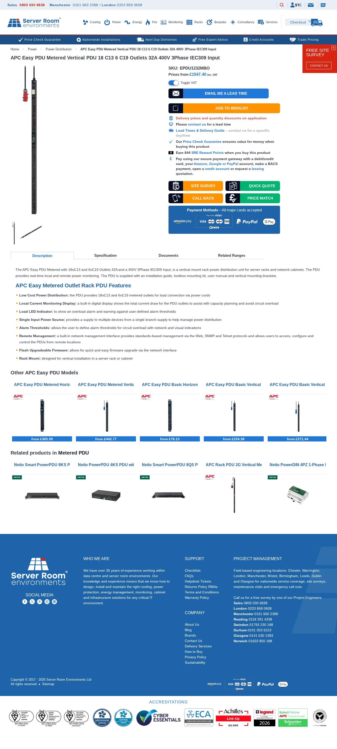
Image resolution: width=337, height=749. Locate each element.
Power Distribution (59, 49)
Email (311, 4)
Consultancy (245, 22)
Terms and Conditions (202, 592)
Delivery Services (198, 646)
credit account (217, 169)
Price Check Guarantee (202, 142)
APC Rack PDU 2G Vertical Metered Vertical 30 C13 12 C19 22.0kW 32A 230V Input (235, 465)
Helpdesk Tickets (198, 581)
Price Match (260, 198)
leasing (258, 169)
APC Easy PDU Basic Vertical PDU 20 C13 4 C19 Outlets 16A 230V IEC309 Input (235, 385)
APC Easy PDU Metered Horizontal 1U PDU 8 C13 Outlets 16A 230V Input (43, 385)
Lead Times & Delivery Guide (200, 130)
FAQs (189, 576)
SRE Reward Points (208, 153)
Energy (137, 22)
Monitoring (175, 22)
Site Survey (203, 186)
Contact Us (319, 65)
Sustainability (195, 662)
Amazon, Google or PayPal (216, 164)
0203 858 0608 (129, 5)
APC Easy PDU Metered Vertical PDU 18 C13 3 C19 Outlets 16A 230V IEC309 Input (107, 385)
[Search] (281, 5)
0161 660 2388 (85, 5)
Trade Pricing (308, 39)
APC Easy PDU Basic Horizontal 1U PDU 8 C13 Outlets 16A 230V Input (171, 385)
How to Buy (194, 652)
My (295, 4)
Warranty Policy (197, 598)
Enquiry (324, 4)
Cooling (95, 22)
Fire (154, 22)
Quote (262, 186)
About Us (192, 624)
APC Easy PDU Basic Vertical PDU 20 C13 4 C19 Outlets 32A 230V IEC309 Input (299, 385)
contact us (197, 124)
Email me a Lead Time (226, 93)
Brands (190, 635)
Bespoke (220, 22)
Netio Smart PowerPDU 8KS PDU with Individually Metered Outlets (43, 465)
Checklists (193, 570)
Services (271, 22)
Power (116, 22)
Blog (188, 630)
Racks (198, 22)
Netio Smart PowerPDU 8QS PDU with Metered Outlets (171, 465)
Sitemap (48, 684)
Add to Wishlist (231, 108)
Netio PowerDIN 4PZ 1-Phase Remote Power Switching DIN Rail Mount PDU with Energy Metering (299, 465)
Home (15, 49)
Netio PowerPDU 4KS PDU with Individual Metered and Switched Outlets (107, 465)
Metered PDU (73, 453)
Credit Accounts (261, 39)
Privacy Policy (195, 657)
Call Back (203, 198)
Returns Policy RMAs (201, 587)
